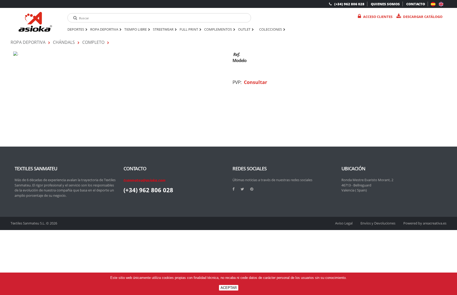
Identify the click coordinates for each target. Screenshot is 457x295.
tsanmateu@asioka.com (145, 180)
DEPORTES (75, 29)
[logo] (35, 22)
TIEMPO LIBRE (135, 29)
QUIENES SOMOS (385, 4)
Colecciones (270, 29)
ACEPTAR (229, 288)
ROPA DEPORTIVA (104, 29)
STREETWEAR (163, 29)
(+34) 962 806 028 (349, 4)
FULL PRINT (189, 29)
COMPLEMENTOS (218, 29)
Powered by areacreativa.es (424, 223)
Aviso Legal (344, 223)
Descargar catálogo (422, 16)
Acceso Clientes (377, 16)
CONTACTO (415, 4)
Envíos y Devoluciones (377, 223)
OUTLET (244, 29)
